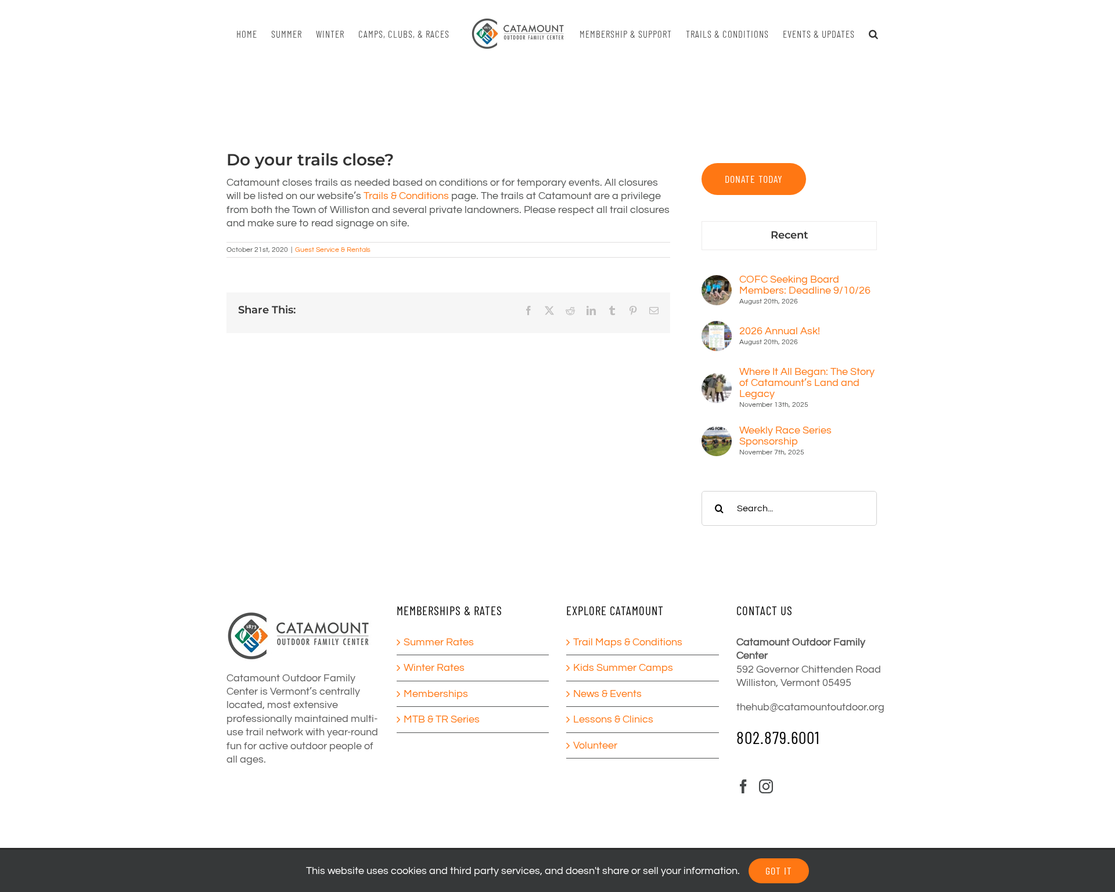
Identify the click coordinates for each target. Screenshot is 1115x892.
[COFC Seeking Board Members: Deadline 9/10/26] (717, 281)
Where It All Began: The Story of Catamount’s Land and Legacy (807, 382)
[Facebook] (743, 786)
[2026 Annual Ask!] (717, 327)
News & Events (607, 693)
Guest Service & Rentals (333, 250)
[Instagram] (766, 786)
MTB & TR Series (442, 719)
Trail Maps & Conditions (627, 642)
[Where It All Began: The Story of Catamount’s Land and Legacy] (717, 379)
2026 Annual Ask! (779, 331)
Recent (789, 235)
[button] (868, 34)
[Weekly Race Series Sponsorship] (717, 432)
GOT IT (778, 870)
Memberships (436, 693)
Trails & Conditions (406, 195)
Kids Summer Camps (623, 667)
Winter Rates (434, 667)
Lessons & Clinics (613, 719)
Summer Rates (439, 642)
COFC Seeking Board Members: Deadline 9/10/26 (805, 285)
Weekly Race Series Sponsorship (785, 436)
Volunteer (595, 745)
